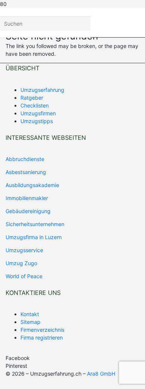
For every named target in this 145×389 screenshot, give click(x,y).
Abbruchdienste (25, 159)
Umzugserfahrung (42, 90)
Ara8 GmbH (101, 373)
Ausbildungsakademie (32, 185)
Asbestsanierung (26, 172)
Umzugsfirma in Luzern (34, 237)
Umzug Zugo (21, 263)
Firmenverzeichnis (42, 330)
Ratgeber (31, 97)
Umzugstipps (36, 121)
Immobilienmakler (27, 198)
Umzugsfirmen (38, 113)
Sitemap (30, 322)
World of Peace (24, 276)
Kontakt (29, 314)
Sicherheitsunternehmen (35, 224)
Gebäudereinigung (28, 211)
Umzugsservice (24, 250)
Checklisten (34, 105)
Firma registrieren (41, 337)
